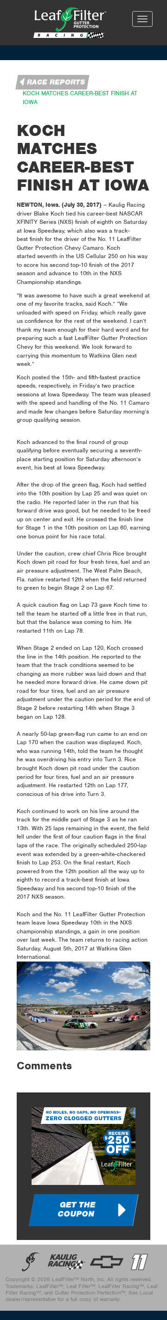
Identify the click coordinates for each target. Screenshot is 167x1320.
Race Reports (56, 82)
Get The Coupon (76, 1209)
